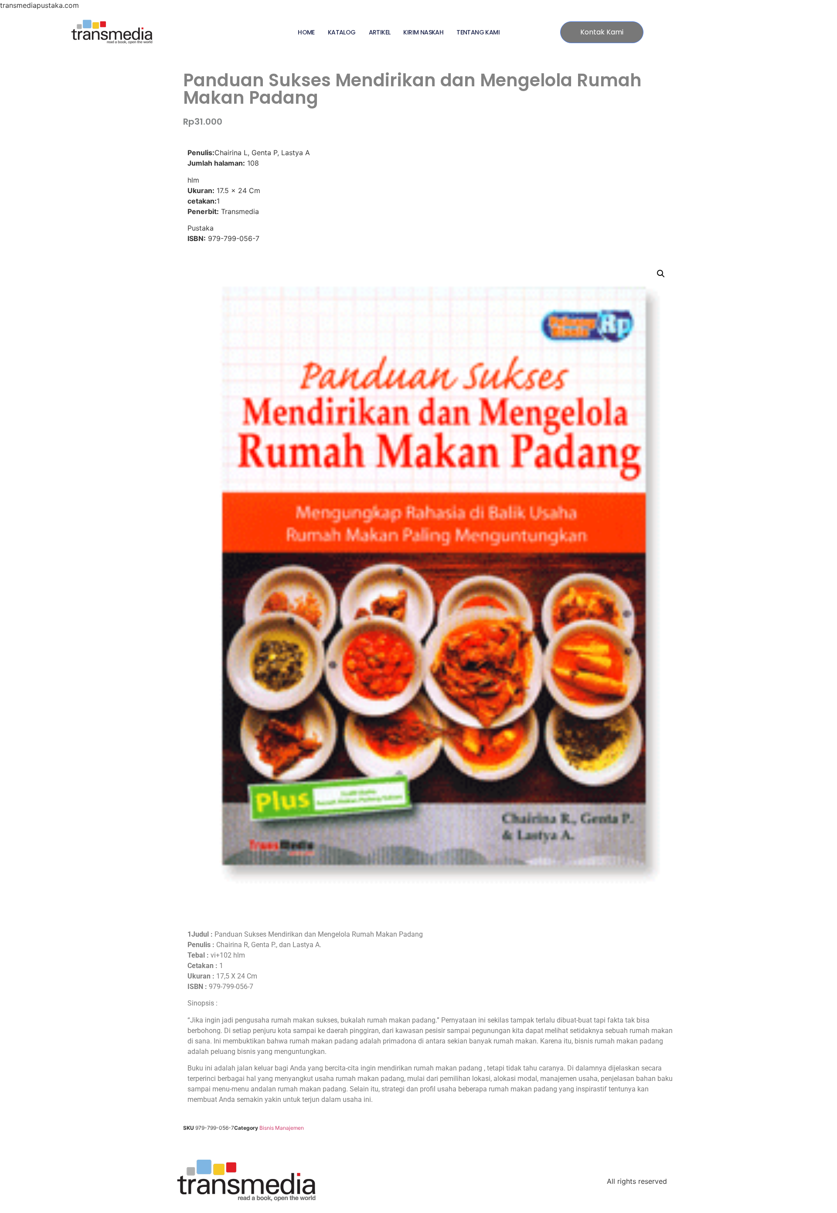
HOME (306, 32)
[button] (661, 274)
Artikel (380, 32)
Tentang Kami (478, 32)
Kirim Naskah (423, 32)
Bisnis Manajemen (281, 1128)
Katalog (342, 32)
